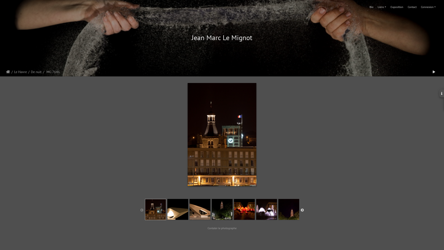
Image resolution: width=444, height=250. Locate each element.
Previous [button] (142, 210)
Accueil (8, 71)
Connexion (427, 7)
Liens (381, 7)
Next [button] (302, 210)
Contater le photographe (222, 228)
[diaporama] (434, 71)
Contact (412, 7)
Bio (371, 7)
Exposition (397, 7)
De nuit (36, 72)
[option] (155, 209)
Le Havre (20, 72)
